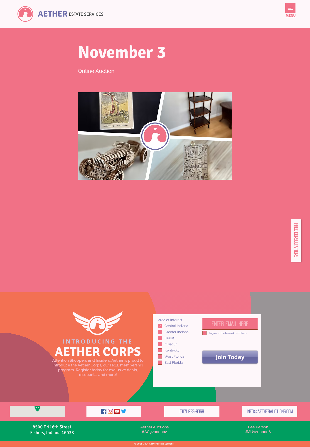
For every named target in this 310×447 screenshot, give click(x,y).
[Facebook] (103, 411)
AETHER (52, 14)
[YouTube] (117, 411)
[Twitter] (123, 411)
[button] (290, 8)
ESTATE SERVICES (86, 14)
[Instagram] (110, 411)
